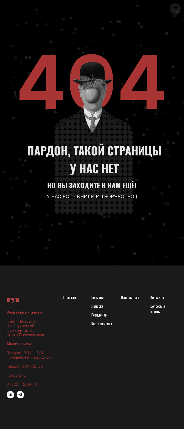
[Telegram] (20, 397)
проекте (70, 297)
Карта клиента (101, 323)
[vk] (10, 397)
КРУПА (13, 299)
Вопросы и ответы (157, 308)
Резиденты (99, 315)
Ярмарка (97, 306)
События (97, 297)
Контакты (157, 297)
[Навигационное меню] (175, 8)
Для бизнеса (130, 297)
